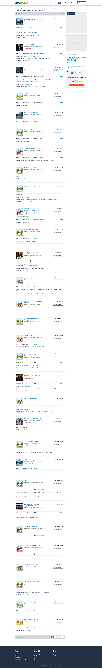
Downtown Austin (28, 56)
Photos (61, 27)
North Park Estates (28, 471)
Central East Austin (28, 386)
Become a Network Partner (20, 659)
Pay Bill (35, 659)
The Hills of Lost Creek (29, 84)
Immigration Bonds (40, 20)
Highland (26, 429)
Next (62, 637)
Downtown (34, 56)
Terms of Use (63, 665)
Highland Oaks (27, 556)
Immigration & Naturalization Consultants (76, 57)
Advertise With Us (18, 657)
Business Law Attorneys (72, 65)
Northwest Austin (34, 556)
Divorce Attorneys (71, 62)
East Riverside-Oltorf (33, 365)
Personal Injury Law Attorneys (74, 63)
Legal (68, 665)
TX (18, 8)
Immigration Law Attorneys (29, 20)
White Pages (36, 655)
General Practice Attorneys (73, 61)
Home (16, 8)
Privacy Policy (35, 665)
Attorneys (26, 8)
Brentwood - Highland (33, 429)
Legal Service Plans (71, 60)
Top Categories (55, 655)
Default (61, 13)
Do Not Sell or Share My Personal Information (49, 665)
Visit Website (59, 22)
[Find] (59, 3)
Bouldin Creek (27, 409)
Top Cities (54, 654)
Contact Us (17, 655)
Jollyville (21, 8)
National (35, 657)
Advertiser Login (37, 654)
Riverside (26, 365)
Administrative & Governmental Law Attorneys (37, 8)
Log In (66, 2)
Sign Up (73, 2)
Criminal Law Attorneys (40, 528)
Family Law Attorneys (72, 59)
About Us (17, 654)
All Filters (19, 13)
